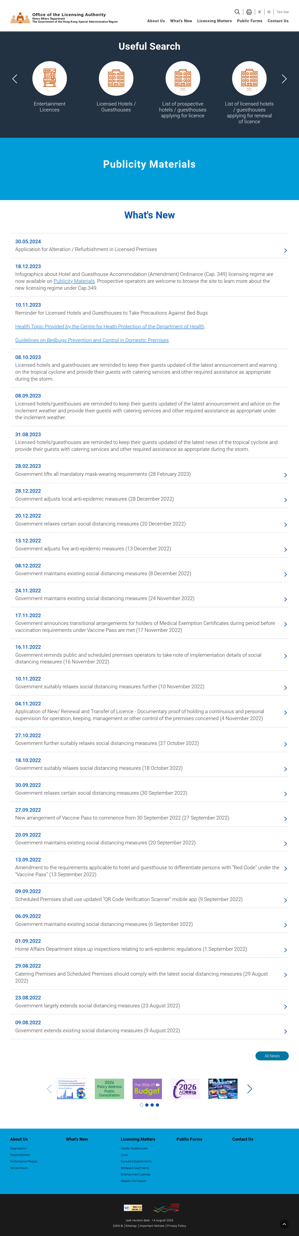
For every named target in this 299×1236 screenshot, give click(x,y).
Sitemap (131, 1226)
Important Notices (152, 1226)
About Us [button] (156, 21)
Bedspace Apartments (135, 1168)
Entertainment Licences (135, 1174)
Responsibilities (20, 1155)
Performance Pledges (23, 1161)
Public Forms (250, 21)
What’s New (181, 21)
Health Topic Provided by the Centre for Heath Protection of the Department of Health (109, 326)
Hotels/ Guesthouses (134, 1148)
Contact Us (278, 21)
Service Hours (18, 1168)
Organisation (18, 1148)
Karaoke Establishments (136, 1161)
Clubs (124, 1155)
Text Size (283, 12)
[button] (284, 78)
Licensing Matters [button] (214, 21)
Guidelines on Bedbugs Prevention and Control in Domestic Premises (92, 340)
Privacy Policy (176, 1226)
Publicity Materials (74, 281)
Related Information (133, 1181)
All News (272, 1055)
